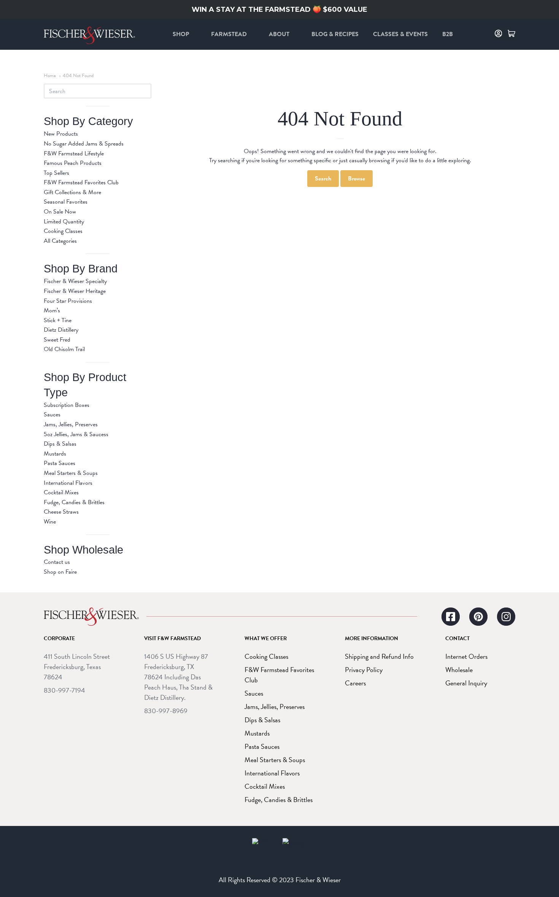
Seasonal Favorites (65, 201)
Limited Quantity (64, 221)
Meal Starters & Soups (71, 473)
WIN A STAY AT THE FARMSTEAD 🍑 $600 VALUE (279, 9)
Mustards (55, 453)
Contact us (57, 561)
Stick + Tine (57, 320)
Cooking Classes (63, 231)
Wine (50, 521)
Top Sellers (56, 172)
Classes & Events (400, 34)
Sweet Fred (57, 339)
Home (50, 75)
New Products (61, 133)
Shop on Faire (60, 571)
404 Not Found (78, 75)
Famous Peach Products (73, 163)
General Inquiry (466, 683)
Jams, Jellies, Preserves (71, 424)
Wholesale (459, 669)
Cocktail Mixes (61, 492)
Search (323, 178)
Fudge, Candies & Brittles (74, 502)
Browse (356, 178)
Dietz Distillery (61, 329)
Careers (355, 683)
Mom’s (52, 310)
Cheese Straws (61, 511)
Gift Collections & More (72, 192)
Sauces (52, 414)
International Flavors (68, 482)
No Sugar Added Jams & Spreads (84, 143)
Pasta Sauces (59, 463)
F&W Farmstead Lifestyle (74, 153)
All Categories (60, 240)
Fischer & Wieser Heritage (75, 291)
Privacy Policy (364, 669)
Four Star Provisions (68, 300)
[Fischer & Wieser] (91, 616)
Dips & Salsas (60, 443)
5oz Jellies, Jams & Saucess (76, 434)
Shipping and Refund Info (379, 656)
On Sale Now (60, 211)
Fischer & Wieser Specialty (75, 281)
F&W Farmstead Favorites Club (81, 182)
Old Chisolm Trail (64, 349)
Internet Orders (466, 656)
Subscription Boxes (66, 405)
